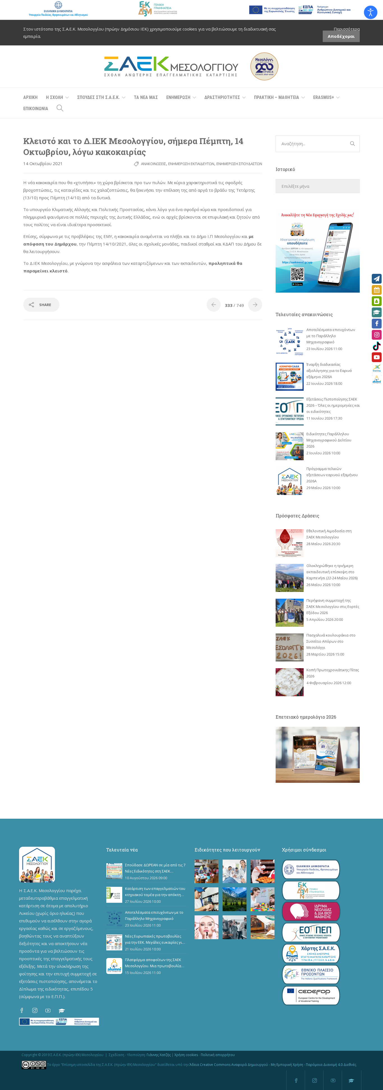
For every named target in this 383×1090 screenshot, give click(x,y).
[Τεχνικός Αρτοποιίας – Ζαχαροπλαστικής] (262, 871)
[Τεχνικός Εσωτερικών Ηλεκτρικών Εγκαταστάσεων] (206, 899)
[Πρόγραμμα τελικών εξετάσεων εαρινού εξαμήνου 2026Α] (290, 481)
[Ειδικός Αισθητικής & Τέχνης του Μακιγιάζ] (206, 927)
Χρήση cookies (186, 1054)
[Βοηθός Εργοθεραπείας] (262, 899)
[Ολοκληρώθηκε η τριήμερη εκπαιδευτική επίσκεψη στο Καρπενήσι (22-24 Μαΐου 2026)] (290, 578)
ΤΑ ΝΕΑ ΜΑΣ (146, 97)
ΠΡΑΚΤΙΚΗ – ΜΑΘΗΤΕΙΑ (276, 97)
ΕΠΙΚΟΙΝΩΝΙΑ (35, 108)
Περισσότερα (347, 29)
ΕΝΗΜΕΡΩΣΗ (178, 97)
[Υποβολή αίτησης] (377, 279)
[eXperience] (377, 368)
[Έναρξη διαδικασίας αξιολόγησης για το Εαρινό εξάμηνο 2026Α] (290, 377)
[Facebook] (377, 323)
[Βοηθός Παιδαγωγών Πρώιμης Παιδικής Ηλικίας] (206, 871)
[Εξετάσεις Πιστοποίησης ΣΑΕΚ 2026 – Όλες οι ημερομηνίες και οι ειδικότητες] (290, 411)
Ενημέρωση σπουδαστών (239, 163)
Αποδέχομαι (341, 36)
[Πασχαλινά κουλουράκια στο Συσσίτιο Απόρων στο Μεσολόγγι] (290, 647)
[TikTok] (377, 346)
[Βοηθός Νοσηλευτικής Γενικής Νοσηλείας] (234, 871)
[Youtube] (377, 357)
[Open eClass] (377, 312)
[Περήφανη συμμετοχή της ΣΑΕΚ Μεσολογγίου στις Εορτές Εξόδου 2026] (290, 613)
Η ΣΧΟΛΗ (54, 97)
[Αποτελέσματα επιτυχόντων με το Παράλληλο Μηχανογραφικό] (290, 342)
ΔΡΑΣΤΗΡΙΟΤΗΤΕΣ (222, 97)
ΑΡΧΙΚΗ (30, 97)
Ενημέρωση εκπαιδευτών (191, 163)
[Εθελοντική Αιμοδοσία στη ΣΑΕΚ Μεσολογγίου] (290, 543)
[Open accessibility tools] (370, 12)
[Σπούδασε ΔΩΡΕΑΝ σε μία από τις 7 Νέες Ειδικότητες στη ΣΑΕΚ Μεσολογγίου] (114, 871)
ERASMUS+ (323, 97)
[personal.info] (377, 301)
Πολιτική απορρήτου (218, 1054)
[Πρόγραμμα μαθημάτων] (377, 290)
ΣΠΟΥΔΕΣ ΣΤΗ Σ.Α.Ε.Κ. (98, 97)
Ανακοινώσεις (153, 163)
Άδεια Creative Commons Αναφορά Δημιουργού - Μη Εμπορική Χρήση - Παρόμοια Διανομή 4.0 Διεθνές (273, 1064)
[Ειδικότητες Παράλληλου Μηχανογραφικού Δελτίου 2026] (290, 446)
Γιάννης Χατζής (159, 1054)
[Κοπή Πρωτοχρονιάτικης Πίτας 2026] (290, 682)
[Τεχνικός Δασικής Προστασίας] (234, 899)
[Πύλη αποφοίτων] (377, 380)
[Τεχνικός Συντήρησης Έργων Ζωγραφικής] (262, 927)
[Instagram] (377, 335)
